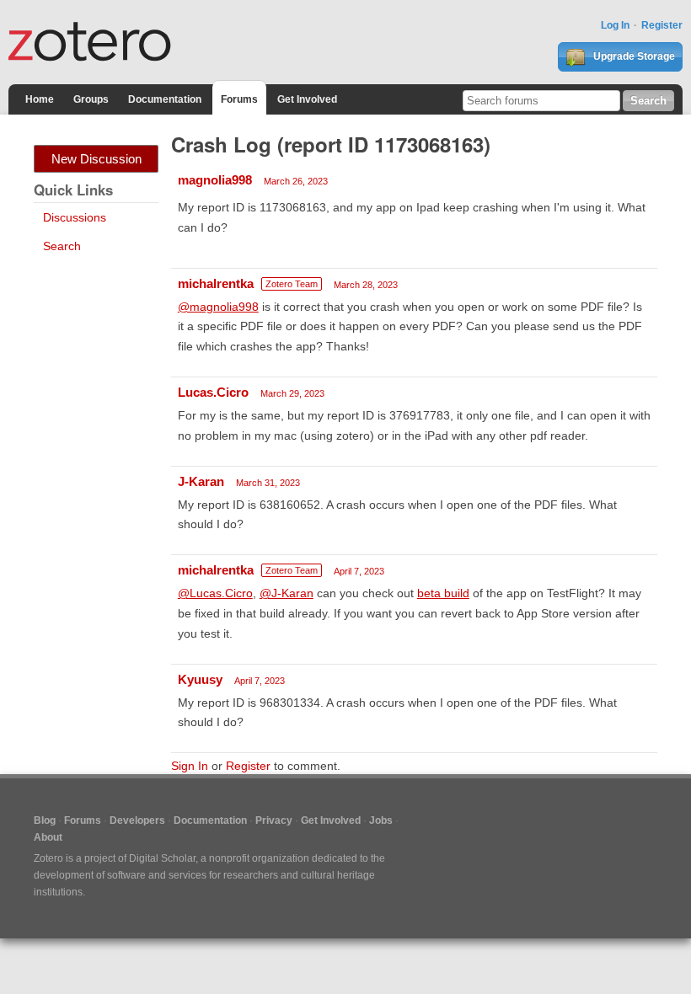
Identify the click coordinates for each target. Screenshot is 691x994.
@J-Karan (286, 593)
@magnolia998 (218, 306)
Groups (91, 99)
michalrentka (216, 283)
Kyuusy (200, 679)
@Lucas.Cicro (215, 593)
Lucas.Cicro (213, 392)
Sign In (189, 765)
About (48, 837)
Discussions (74, 217)
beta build (443, 593)
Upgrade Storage (633, 56)
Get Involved (307, 99)
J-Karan (201, 481)
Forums (239, 99)
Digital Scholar (162, 858)
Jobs (381, 820)
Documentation (164, 99)
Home (39, 99)
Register (662, 25)
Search (62, 246)
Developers (137, 820)
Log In (615, 25)
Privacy (273, 820)
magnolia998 (215, 180)
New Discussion (96, 159)
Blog (45, 820)
